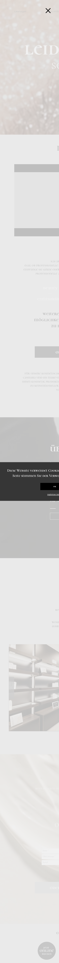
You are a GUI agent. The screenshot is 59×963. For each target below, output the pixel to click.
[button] (48, 10)
